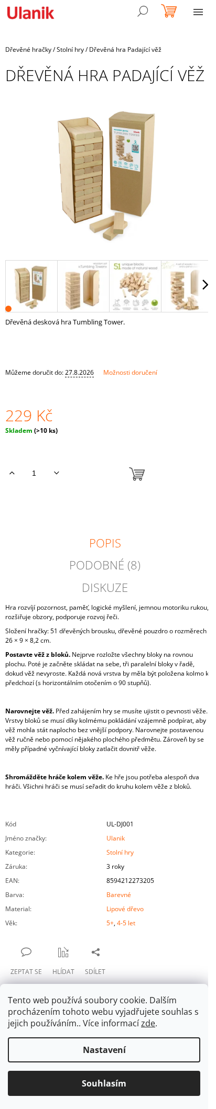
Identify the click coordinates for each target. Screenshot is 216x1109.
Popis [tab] (105, 542)
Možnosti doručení (130, 372)
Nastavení (104, 1050)
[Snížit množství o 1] (56, 473)
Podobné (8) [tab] (105, 564)
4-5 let (126, 922)
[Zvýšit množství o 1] (11, 473)
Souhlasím (104, 1083)
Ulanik (115, 838)
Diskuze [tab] (105, 587)
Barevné (118, 894)
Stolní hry (120, 852)
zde (148, 1023)
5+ (110, 922)
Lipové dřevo (125, 908)
